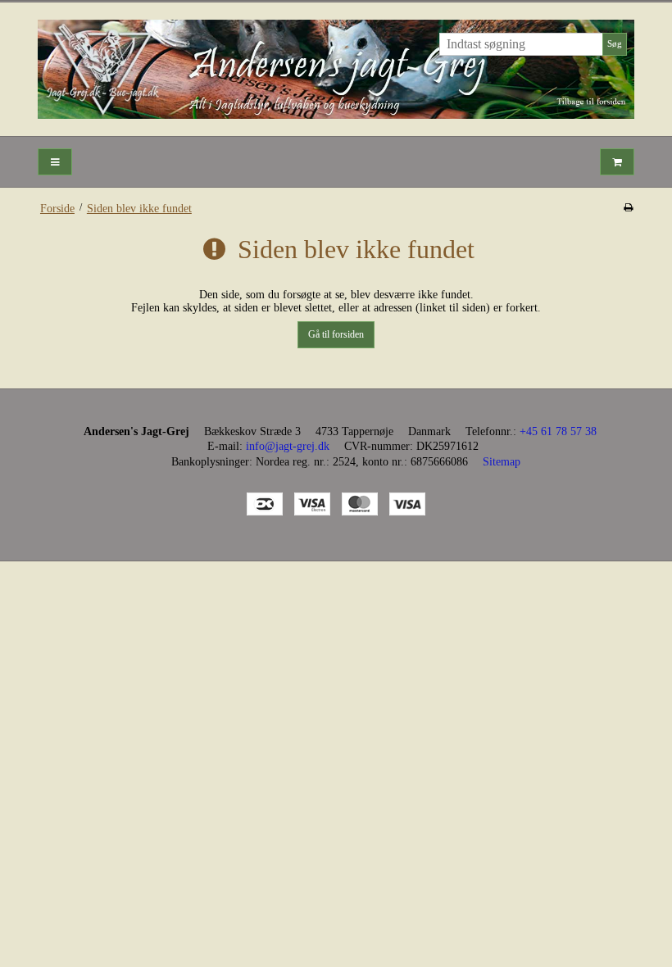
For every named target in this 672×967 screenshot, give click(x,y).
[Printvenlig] (628, 207)
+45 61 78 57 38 (558, 431)
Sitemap (501, 462)
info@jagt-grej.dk (287, 446)
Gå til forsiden (336, 334)
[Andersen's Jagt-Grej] (336, 69)
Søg (614, 43)
